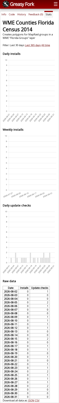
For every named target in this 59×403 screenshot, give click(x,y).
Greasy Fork (22, 4)
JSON (31, 400)
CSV (37, 400)
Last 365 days (33, 45)
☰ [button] (55, 4)
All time (45, 45)
